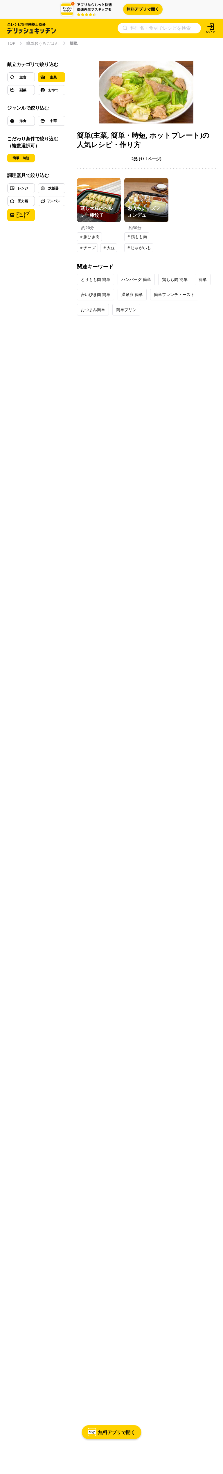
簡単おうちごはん (42, 43)
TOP (11, 43)
